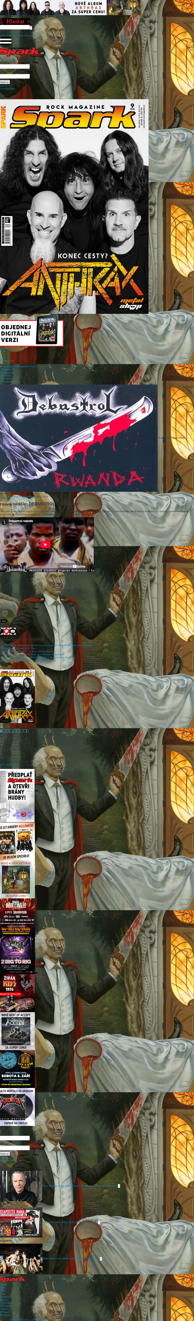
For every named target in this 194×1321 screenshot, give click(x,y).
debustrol (13, 496)
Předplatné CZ (8, 369)
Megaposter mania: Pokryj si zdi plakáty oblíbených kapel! (70, 1221)
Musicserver (6, 1305)
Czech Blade (7, 1302)
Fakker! (4, 1299)
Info (2, 363)
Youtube (28, 35)
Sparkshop (6, 378)
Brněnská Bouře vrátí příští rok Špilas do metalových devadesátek (32, 654)
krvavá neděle (26, 496)
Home (4, 348)
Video (3, 357)
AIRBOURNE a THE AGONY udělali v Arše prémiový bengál (71, 1258)
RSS (39, 35)
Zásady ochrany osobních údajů (20, 366)
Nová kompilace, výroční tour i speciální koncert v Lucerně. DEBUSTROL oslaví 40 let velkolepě (47, 645)
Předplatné (6, 1296)
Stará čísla (6, 375)
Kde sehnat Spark (9, 381)
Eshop (20, 35)
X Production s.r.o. (40, 1319)
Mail (35, 35)
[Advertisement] (95, 594)
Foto (3, 354)
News (3, 351)
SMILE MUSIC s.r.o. (19, 1319)
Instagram (12, 35)
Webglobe (5, 1314)
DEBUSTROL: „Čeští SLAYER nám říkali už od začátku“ (27, 660)
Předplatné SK (8, 372)
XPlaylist (5, 1311)
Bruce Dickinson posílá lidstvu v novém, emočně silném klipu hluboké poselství (80, 1185)
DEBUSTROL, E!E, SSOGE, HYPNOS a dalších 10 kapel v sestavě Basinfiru (37, 657)
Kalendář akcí (7, 360)
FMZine (4, 1308)
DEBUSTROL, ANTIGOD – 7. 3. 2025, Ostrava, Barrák (27, 651)
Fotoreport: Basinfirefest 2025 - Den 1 (19, 648)
